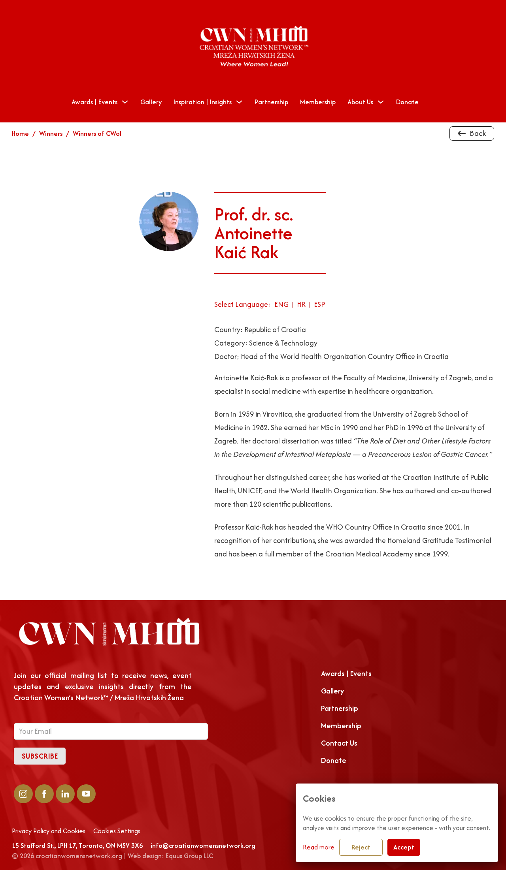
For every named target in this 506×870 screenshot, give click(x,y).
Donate (407, 102)
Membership (318, 102)
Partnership (271, 102)
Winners (50, 133)
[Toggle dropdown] (124, 101)
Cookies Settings (116, 831)
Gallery (151, 102)
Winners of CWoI (97, 133)
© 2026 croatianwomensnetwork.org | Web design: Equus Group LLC (112, 856)
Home (20, 133)
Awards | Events (94, 102)
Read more (318, 847)
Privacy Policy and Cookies (48, 831)
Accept (403, 847)
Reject (360, 847)
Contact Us (339, 743)
